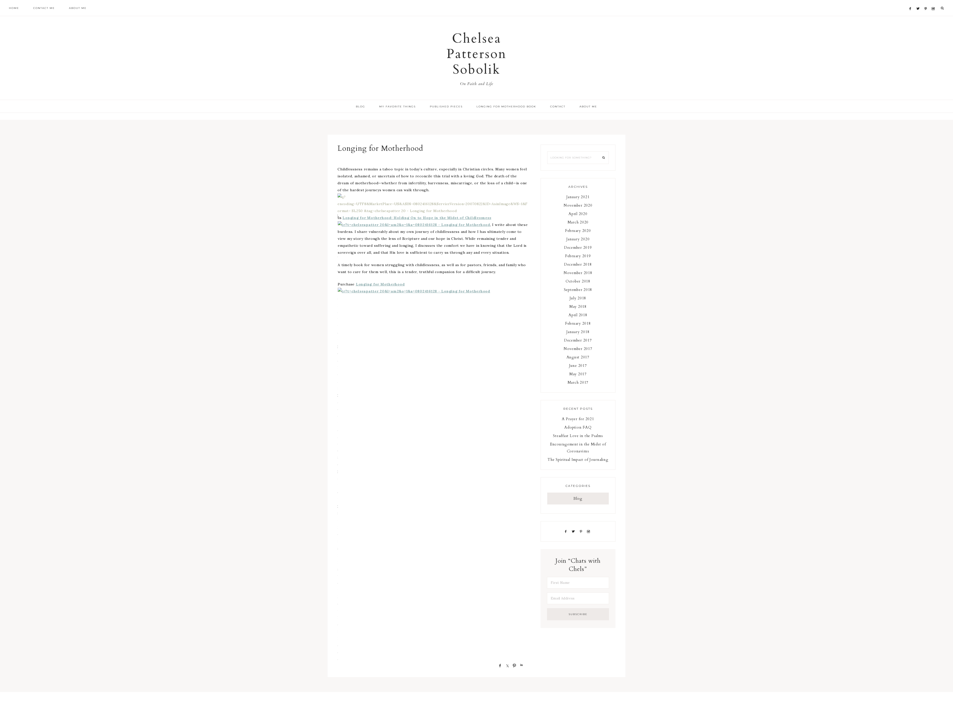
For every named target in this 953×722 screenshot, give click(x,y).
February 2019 (578, 255)
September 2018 (578, 289)
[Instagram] (934, 2)
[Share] (499, 665)
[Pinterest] (927, 2)
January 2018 (577, 331)
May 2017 (578, 374)
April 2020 (578, 213)
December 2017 (578, 340)
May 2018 (578, 306)
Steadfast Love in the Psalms (578, 435)
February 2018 (578, 323)
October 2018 (578, 281)
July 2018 (578, 298)
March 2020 (578, 222)
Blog (578, 498)
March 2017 (578, 382)
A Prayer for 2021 (578, 418)
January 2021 (577, 196)
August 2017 (578, 357)
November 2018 (578, 272)
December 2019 (578, 247)
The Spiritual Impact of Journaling (578, 459)
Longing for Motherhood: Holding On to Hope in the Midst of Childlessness (416, 218)
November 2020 (578, 205)
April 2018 (578, 315)
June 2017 (578, 365)
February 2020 (578, 230)
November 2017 (578, 348)
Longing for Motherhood (380, 284)
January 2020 (577, 239)
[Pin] (513, 665)
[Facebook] (911, 2)
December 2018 (578, 264)
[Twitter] (919, 2)
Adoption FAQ (577, 427)
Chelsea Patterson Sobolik (476, 54)
